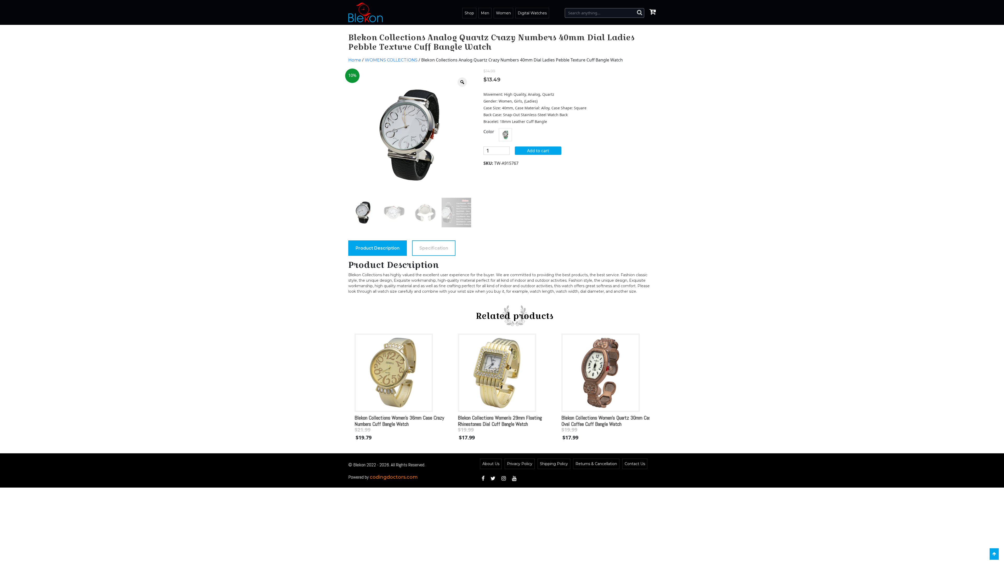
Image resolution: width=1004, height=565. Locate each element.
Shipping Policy (554, 463)
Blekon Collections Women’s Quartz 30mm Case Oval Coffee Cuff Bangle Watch (607, 420)
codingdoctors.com (394, 477)
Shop (469, 13)
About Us (490, 463)
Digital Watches (532, 13)
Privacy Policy (519, 463)
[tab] (377, 248)
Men (485, 13)
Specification (433, 248)
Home (354, 60)
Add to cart (538, 151)
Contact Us (635, 463)
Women (503, 13)
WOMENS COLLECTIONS (391, 60)
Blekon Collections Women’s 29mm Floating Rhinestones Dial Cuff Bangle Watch (500, 420)
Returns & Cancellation (596, 463)
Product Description (378, 248)
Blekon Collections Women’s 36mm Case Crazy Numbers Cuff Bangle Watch (399, 420)
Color (488, 131)
